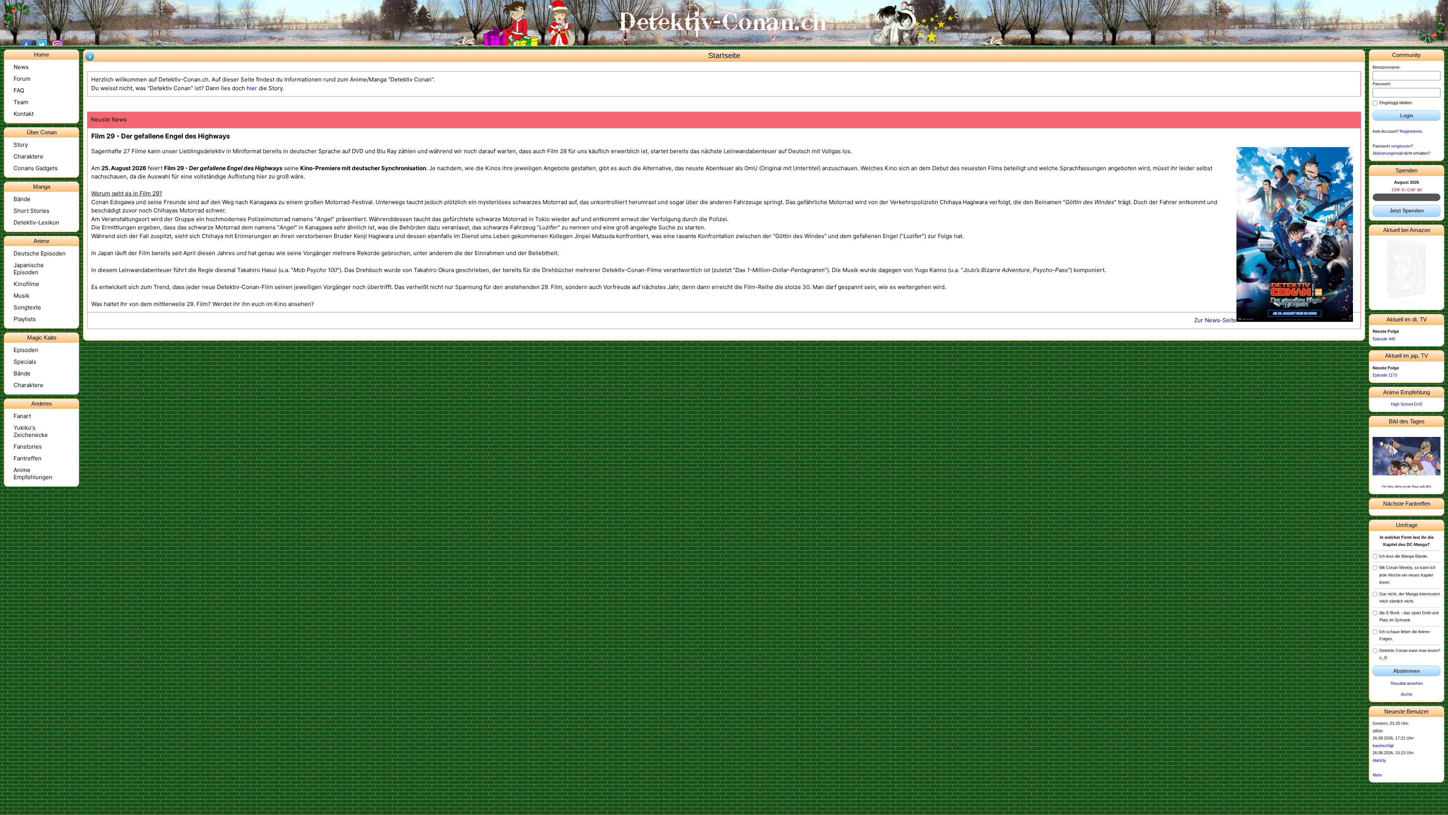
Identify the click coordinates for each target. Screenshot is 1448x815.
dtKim (1378, 731)
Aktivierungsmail (1387, 153)
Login (1406, 115)
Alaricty (1379, 760)
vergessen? (1402, 146)
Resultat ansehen (1407, 683)
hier (252, 88)
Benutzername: (1386, 67)
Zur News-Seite (1215, 320)
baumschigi (1383, 745)
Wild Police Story (1406, 302)
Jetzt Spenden (1407, 211)
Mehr (1377, 775)
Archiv (1407, 694)
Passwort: (1382, 84)
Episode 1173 (1385, 375)
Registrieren (1411, 131)
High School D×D (1406, 404)
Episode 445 (1384, 339)
